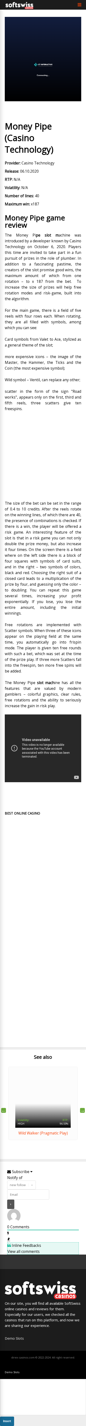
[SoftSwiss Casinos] (19, 8)
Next (82, 1110)
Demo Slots (14, 1338)
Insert (7, 1421)
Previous (3, 1110)
